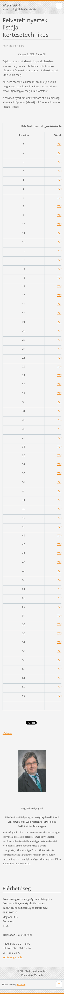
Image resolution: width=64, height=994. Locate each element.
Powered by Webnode (32, 975)
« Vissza (7, 733)
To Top (59, 984)
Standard (21, 984)
